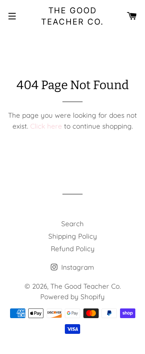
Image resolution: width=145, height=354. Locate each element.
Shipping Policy (72, 236)
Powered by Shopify (72, 296)
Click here (46, 126)
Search (72, 223)
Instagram (76, 267)
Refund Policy (73, 248)
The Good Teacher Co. (72, 16)
